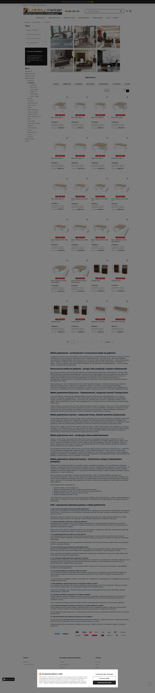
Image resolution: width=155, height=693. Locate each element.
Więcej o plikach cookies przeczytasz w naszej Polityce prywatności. (65, 683)
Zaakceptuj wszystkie (104, 682)
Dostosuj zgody (104, 678)
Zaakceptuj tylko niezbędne (104, 674)
